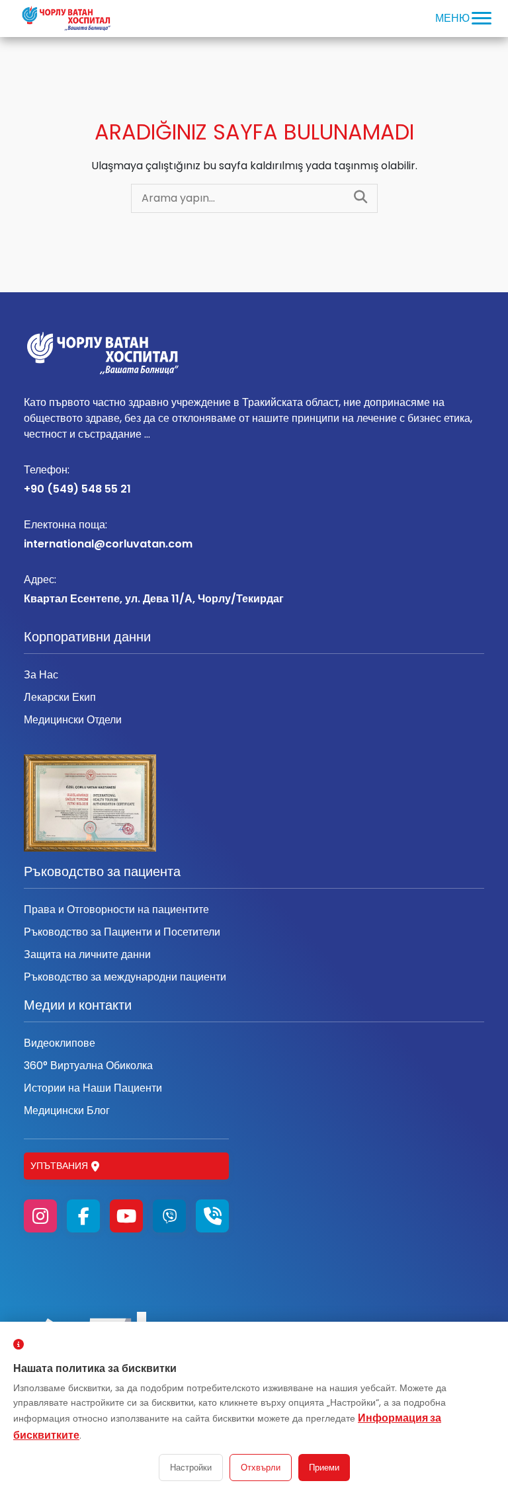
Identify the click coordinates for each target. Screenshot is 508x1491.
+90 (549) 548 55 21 (77, 479)
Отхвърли (260, 1467)
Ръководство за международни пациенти (125, 977)
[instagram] (40, 1215)
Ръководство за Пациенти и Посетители (122, 932)
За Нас (41, 674)
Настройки (191, 1467)
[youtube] (126, 1215)
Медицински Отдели (73, 719)
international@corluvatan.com (108, 534)
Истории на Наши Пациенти (93, 1088)
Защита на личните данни (87, 954)
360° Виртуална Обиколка (88, 1065)
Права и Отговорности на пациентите (116, 909)
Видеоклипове (59, 1043)
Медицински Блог (67, 1110)
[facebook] (83, 1215)
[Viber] (169, 1215)
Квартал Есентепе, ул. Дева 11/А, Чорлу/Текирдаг (154, 589)
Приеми (324, 1467)
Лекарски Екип (60, 697)
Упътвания (59, 1165)
